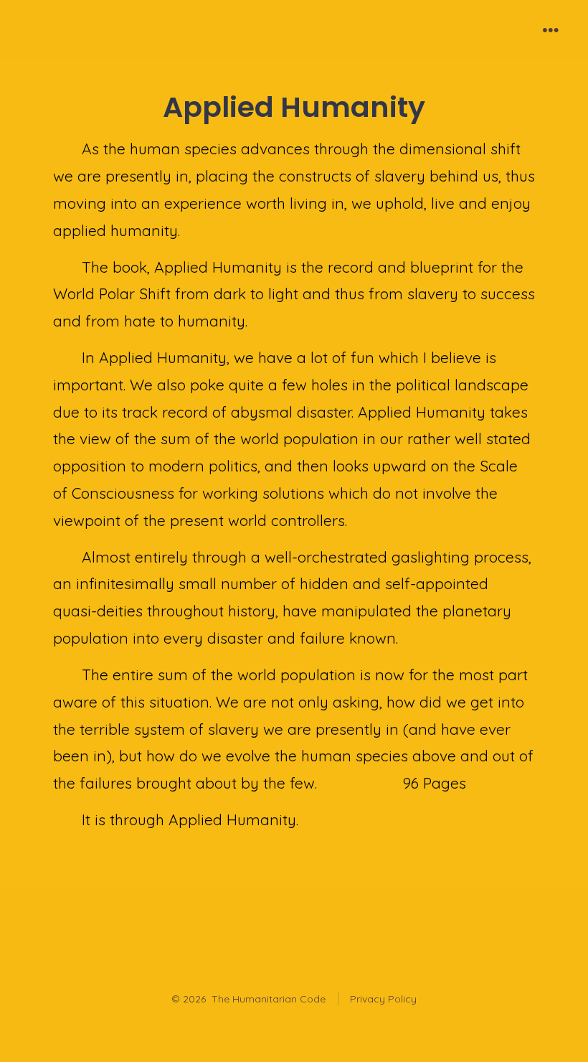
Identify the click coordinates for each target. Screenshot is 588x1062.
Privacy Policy (383, 998)
